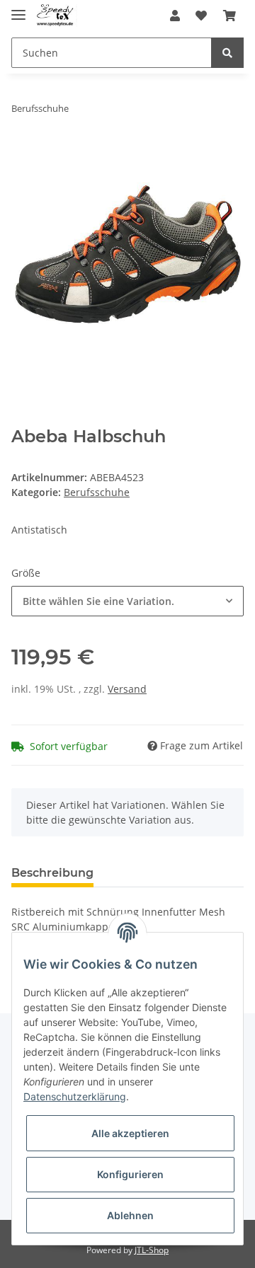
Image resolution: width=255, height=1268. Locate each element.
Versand (127, 689)
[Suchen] (227, 53)
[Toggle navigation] (18, 9)
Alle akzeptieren (130, 1133)
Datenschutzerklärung (74, 1096)
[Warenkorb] (229, 15)
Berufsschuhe (97, 492)
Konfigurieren (130, 1174)
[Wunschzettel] (201, 15)
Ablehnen (130, 1215)
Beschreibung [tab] (52, 873)
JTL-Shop (152, 1250)
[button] (175, 15)
